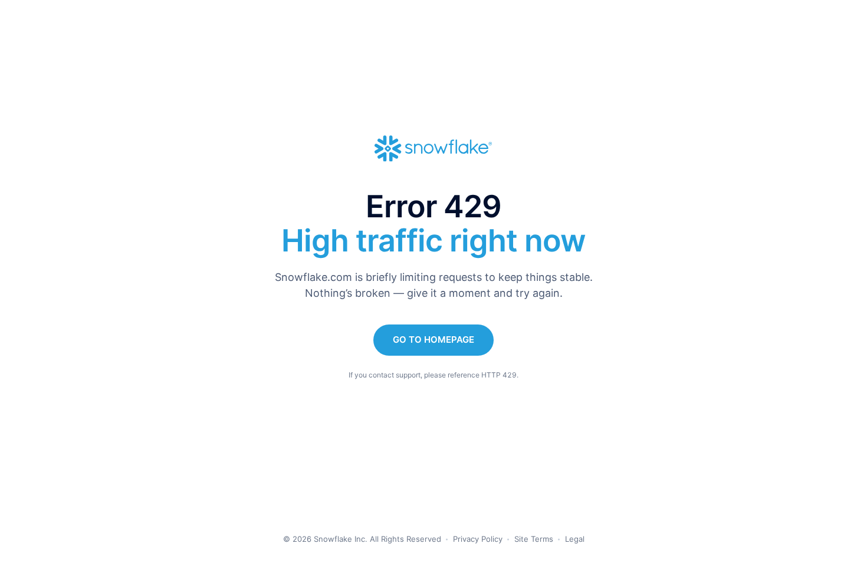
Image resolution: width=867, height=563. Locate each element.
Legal (574, 539)
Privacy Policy (478, 539)
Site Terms (533, 539)
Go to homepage (433, 339)
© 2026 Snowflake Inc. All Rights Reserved (362, 539)
